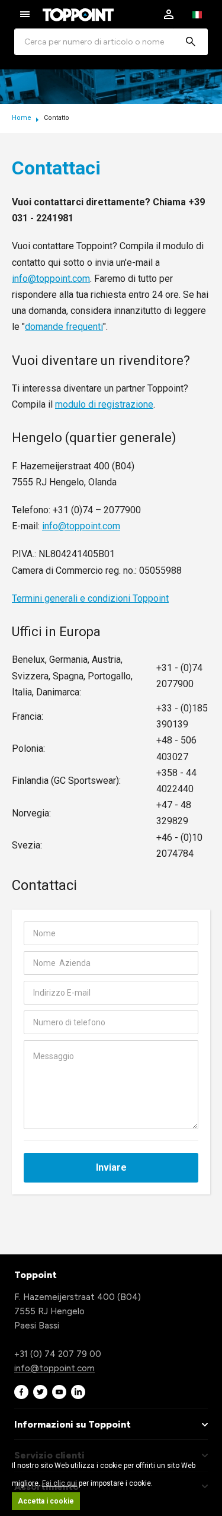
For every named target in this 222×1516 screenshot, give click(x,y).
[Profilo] (169, 14)
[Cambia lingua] (197, 14)
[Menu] (25, 14)
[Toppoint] (78, 14)
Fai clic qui (59, 1483)
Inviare (111, 1167)
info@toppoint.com (51, 278)
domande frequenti (64, 326)
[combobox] (111, 41)
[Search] (190, 41)
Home (22, 118)
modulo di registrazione (104, 404)
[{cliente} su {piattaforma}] (21, 1392)
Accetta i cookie (46, 1501)
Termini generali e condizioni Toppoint (90, 598)
